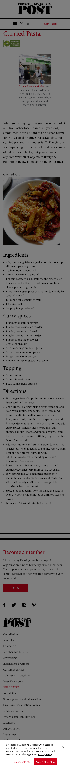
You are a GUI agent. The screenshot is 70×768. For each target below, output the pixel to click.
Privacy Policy (45, 754)
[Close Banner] (63, 747)
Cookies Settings (21, 761)
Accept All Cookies (46, 761)
